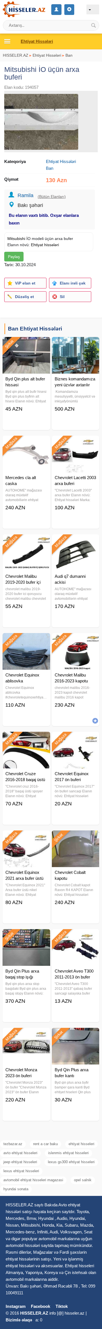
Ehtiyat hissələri (45, 245)
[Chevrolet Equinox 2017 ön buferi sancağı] (75, 739)
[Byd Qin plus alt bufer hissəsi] (26, 344)
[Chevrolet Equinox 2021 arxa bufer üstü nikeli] (26, 837)
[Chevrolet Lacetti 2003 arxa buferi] (75, 443)
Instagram (16, 1306)
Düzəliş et (24, 296)
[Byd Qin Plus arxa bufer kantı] (75, 1035)
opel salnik (83, 1180)
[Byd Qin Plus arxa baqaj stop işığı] (26, 936)
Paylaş (14, 256)
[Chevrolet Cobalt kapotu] (75, 837)
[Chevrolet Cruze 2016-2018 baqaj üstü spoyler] (26, 739)
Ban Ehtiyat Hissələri (35, 329)
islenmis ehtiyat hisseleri (68, 1153)
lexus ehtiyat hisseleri (21, 1171)
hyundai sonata (15, 1189)
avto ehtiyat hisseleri (20, 1153)
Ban (69, 55)
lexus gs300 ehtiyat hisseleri (71, 1162)
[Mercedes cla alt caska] (26, 443)
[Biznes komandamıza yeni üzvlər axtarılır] (75, 344)
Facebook (40, 1306)
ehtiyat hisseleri (81, 1144)
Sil (62, 296)
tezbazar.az (12, 1144)
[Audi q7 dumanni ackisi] (75, 541)
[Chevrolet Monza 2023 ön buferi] (26, 1035)
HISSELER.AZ (15, 55)
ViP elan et (25, 283)
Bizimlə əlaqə (19, 1319)
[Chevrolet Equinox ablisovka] (26, 640)
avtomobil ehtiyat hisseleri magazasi (33, 1180)
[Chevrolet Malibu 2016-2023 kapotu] (75, 640)
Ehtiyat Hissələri (47, 55)
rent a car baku (45, 1144)
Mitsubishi (16, 238)
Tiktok (62, 1306)
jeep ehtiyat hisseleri (20, 1162)
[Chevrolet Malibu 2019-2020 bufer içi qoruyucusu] (26, 541)
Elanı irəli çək (73, 283)
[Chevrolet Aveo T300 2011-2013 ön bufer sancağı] (75, 936)
